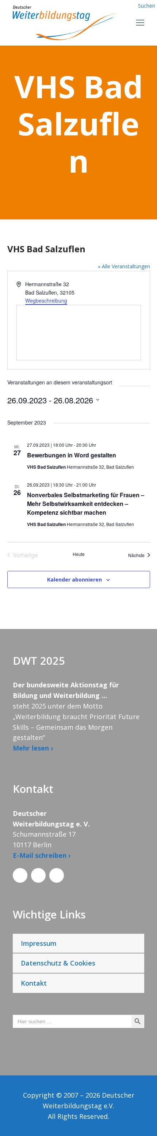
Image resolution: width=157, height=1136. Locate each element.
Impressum (39, 943)
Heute (79, 554)
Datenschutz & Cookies (58, 963)
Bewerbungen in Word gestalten (71, 455)
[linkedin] (38, 875)
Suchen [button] (146, 5)
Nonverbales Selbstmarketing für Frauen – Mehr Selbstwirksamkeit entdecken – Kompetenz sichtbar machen (85, 504)
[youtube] (56, 875)
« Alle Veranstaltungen (124, 266)
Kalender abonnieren (74, 579)
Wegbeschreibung (46, 300)
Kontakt (34, 983)
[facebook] (20, 875)
